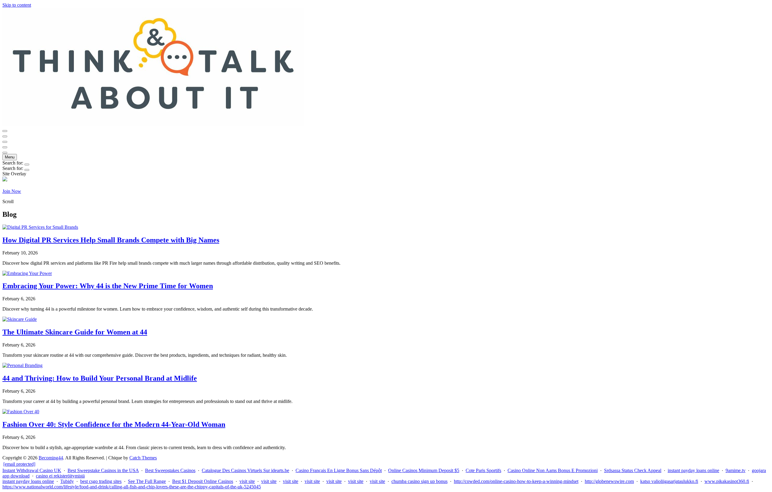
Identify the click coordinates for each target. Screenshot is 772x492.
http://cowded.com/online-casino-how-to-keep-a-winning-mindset (516, 481)
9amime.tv (735, 470)
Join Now (11, 191)
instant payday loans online (693, 470)
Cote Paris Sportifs (483, 470)
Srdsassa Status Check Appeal (632, 470)
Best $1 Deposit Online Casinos (202, 481)
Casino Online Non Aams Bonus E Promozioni (553, 470)
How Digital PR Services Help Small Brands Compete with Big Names (110, 240)
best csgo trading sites (101, 481)
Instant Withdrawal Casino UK (31, 470)
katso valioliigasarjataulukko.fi (669, 481)
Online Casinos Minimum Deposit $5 (423, 470)
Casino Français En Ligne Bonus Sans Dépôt (339, 470)
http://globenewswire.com (609, 481)
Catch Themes (143, 457)
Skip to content (16, 5)
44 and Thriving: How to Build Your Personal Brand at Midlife (99, 378)
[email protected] (19, 464)
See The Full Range (147, 481)
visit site (247, 481)
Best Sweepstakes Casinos (170, 470)
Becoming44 (51, 457)
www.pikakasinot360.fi (726, 481)
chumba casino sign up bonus (419, 481)
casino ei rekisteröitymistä (60, 475)
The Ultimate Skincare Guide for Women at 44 (74, 332)
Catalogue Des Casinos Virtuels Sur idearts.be (245, 470)
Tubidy (67, 481)
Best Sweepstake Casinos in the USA (103, 470)
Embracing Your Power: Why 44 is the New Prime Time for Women (107, 286)
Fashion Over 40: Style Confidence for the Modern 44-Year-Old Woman (113, 424)
